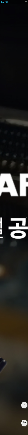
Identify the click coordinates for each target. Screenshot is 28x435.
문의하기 (24, 424)
